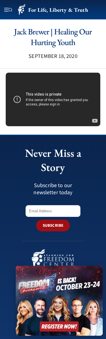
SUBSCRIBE (53, 225)
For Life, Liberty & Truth (58, 9)
